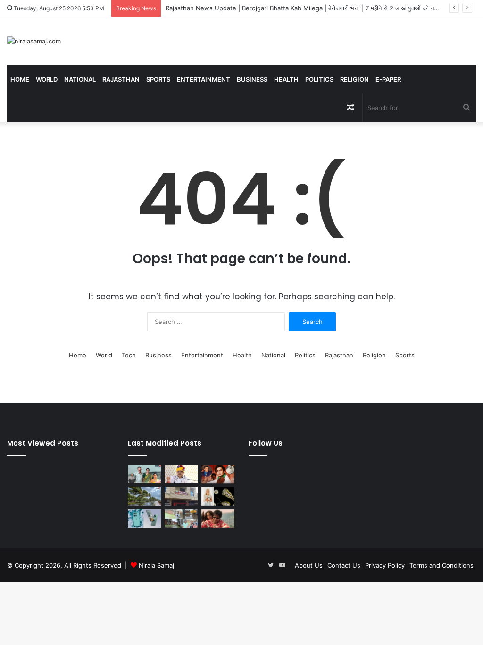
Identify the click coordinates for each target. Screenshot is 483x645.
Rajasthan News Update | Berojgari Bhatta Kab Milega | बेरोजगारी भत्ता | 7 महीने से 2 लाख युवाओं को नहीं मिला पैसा (313, 8)
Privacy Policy (385, 565)
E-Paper (388, 79)
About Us (309, 565)
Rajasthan (121, 79)
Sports (158, 79)
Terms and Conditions (441, 565)
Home (19, 79)
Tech (129, 355)
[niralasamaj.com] (34, 41)
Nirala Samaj (156, 565)
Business (252, 79)
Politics (319, 79)
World (47, 79)
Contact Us (343, 565)
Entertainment (203, 79)
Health (286, 79)
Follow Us (266, 443)
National (80, 79)
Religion (354, 79)
